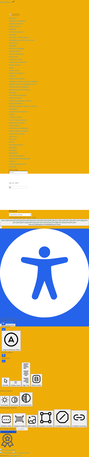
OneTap (9, 322)
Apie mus (12, 139)
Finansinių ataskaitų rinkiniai (20, 101)
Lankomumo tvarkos (16, 134)
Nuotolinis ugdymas (16, 73)
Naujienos (13, 18)
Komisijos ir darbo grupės (19, 37)
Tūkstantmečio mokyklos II (19, 87)
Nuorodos (13, 167)
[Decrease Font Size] (3, 329)
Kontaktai (12, 35)
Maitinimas (13, 153)
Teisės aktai (13, 57)
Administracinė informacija (19, 90)
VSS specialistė (14, 51)
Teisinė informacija (16, 54)
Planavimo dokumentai (18, 95)
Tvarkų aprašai (14, 65)
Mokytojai (12, 29)
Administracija (14, 26)
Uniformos (13, 136)
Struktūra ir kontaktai (17, 21)
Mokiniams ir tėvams (17, 123)
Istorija (11, 142)
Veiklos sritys (14, 70)
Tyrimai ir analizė (15, 59)
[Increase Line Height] (3, 355)
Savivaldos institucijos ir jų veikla (21, 40)
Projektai (12, 76)
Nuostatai (12, 92)
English (10, 453)
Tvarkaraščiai (14, 125)
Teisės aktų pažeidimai (18, 62)
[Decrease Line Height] (3, 361)
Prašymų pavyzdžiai (16, 156)
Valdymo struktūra (16, 24)
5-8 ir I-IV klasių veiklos (18, 120)
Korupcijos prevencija (17, 164)
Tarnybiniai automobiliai (18, 112)
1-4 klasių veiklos (15, 117)
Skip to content (6, 2)
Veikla (11, 68)
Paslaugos (13, 147)
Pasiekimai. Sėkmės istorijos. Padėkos (23, 81)
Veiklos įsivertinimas (17, 79)
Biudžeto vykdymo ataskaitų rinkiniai (23, 106)
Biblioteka (13, 150)
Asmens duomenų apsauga (19, 158)
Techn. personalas (16, 32)
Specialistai (13, 43)
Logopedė (12, 46)
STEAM (11, 114)
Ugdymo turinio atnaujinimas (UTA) (22, 84)
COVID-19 (12, 161)
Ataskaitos (13, 109)
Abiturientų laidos (16, 145)
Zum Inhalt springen (8, 429)
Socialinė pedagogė (16, 48)
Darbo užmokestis (16, 103)
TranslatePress (15, 455)
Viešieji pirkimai (15, 98)
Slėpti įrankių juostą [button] (7, 325)
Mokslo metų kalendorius (19, 128)
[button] (1, 227)
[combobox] (44, 222)
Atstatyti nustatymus (8, 432)
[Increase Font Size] (3, 323)
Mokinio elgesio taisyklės (18, 131)
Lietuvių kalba (10, 450)
